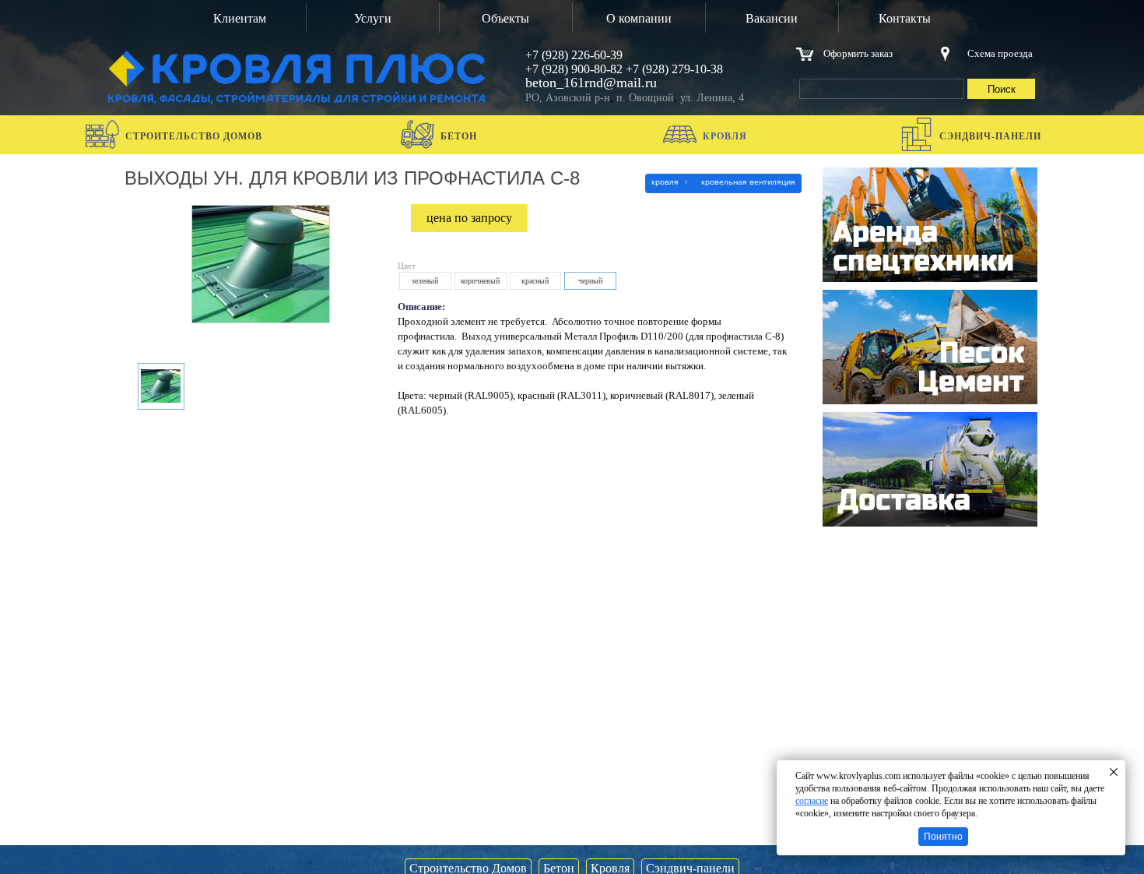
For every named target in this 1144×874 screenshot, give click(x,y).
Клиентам (239, 18)
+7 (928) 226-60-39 (574, 55)
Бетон (458, 136)
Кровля (725, 136)
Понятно (943, 836)
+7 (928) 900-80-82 (574, 69)
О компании (639, 18)
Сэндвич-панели (990, 136)
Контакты (905, 18)
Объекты (505, 18)
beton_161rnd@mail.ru (591, 82)
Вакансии (772, 18)
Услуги (372, 18)
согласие (811, 800)
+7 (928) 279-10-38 (674, 69)
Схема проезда (1000, 53)
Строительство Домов (193, 136)
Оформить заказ (858, 53)
